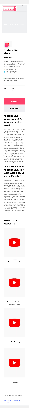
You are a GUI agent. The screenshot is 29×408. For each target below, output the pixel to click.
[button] (7, 45)
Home (5, 24)
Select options (6, 264)
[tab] (14, 101)
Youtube (11, 24)
